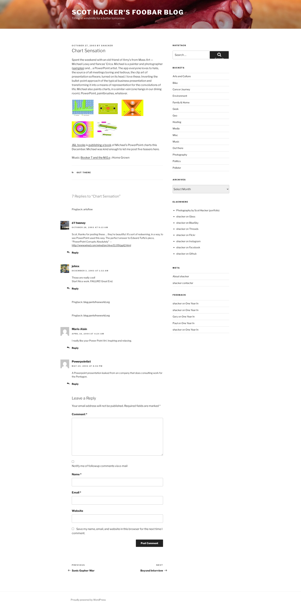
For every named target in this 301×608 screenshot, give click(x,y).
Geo (175, 115)
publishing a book (99, 145)
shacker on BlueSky (187, 222)
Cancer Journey (181, 89)
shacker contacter (183, 282)
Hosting (177, 121)
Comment (79, 414)
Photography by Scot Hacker (192, 210)
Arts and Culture (182, 76)
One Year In (192, 303)
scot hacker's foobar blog (128, 12)
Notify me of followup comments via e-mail (100, 466)
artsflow (88, 209)
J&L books (78, 145)
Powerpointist (81, 361)
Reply (75, 252)
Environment (180, 95)
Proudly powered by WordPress (88, 599)
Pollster (177, 167)
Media (176, 128)
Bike (175, 82)
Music (176, 141)
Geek (176, 108)
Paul (175, 323)
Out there (84, 172)
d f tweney (79, 223)
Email (76, 492)
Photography (180, 154)
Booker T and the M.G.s (95, 157)
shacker (107, 45)
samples (78, 68)
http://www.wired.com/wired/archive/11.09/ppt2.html (101, 245)
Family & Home (181, 102)
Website (77, 510)
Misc (175, 135)
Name (77, 474)
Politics (177, 161)
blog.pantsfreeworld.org (96, 302)
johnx (75, 266)
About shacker (181, 276)
